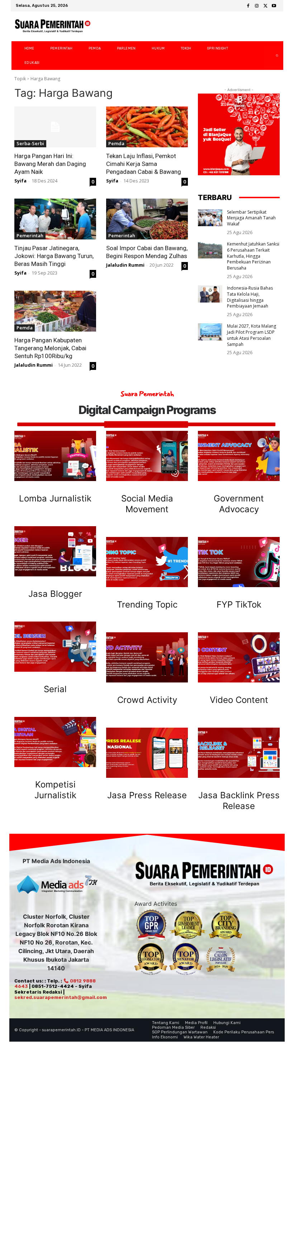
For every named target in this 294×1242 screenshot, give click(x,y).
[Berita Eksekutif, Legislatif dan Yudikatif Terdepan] (52, 26)
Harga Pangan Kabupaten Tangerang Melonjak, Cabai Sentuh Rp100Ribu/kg (50, 348)
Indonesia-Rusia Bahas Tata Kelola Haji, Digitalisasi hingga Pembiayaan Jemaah (250, 297)
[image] (55, 456)
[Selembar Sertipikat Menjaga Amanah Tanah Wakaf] (210, 218)
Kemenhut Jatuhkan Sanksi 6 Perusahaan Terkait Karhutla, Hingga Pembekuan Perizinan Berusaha (253, 256)
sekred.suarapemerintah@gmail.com (60, 997)
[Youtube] (274, 6)
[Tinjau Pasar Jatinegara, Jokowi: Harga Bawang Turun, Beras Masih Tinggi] (55, 219)
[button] (271, 55)
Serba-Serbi (30, 143)
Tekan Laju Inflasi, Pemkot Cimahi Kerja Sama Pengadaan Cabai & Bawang (143, 163)
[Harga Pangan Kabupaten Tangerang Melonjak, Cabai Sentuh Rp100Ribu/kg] (55, 311)
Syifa (20, 180)
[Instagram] (256, 6)
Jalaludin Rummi (125, 265)
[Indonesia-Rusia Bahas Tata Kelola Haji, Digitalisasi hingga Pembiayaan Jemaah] (210, 294)
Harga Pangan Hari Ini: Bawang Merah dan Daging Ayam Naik (50, 163)
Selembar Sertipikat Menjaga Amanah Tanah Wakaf (251, 218)
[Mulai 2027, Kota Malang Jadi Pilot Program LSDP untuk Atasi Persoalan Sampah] (210, 332)
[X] (265, 6)
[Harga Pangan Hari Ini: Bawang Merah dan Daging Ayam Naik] (55, 126)
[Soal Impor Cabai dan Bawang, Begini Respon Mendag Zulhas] (147, 219)
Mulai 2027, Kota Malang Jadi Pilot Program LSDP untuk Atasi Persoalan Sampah (251, 335)
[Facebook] (248, 6)
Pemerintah (29, 235)
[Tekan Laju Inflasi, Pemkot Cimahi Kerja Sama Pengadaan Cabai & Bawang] (147, 126)
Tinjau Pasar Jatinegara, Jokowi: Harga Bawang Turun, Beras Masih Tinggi (54, 255)
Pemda (116, 143)
